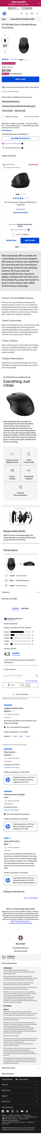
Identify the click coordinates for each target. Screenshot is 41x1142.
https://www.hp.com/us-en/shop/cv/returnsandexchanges (20, 922)
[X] (17, 1111)
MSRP (4, 67)
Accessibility (26, 1115)
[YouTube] (22, 1111)
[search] (21, 13)
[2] (15, 327)
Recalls (4, 1115)
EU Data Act (5, 1124)
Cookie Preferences (30, 1117)
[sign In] (32, 13)
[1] (12, 280)
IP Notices (31, 1122)
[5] (13, 352)
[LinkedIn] (3, 1111)
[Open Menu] (37, 13)
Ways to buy (6, 1090)
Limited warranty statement (10, 1120)
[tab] (15, 608)
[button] (20, 156)
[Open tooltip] (28, 229)
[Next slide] (5, 52)
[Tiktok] (27, 1111)
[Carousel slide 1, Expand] (23, 45)
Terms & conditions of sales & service (13, 1122)
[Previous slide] (5, 35)
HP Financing (27, 8)
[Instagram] (12, 1111)
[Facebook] (8, 1111)
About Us (5, 1085)
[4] (15, 368)
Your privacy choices (11, 1118)
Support (4, 1096)
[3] (12, 330)
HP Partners (6, 1101)
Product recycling (14, 1115)
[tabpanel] (20, 1015)
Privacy (20, 1117)
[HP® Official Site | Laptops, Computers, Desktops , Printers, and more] (4, 13)
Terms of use (24, 1118)
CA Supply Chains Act (8, 1117)
